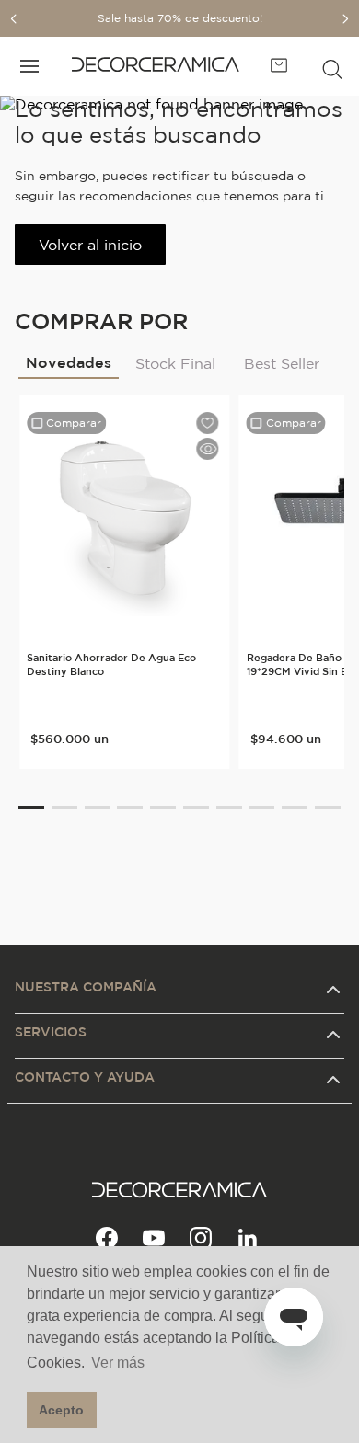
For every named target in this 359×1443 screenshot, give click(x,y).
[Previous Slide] (14, 18)
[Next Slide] (345, 18)
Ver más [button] (118, 1362)
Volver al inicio (90, 244)
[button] (332, 66)
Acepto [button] (61, 1410)
